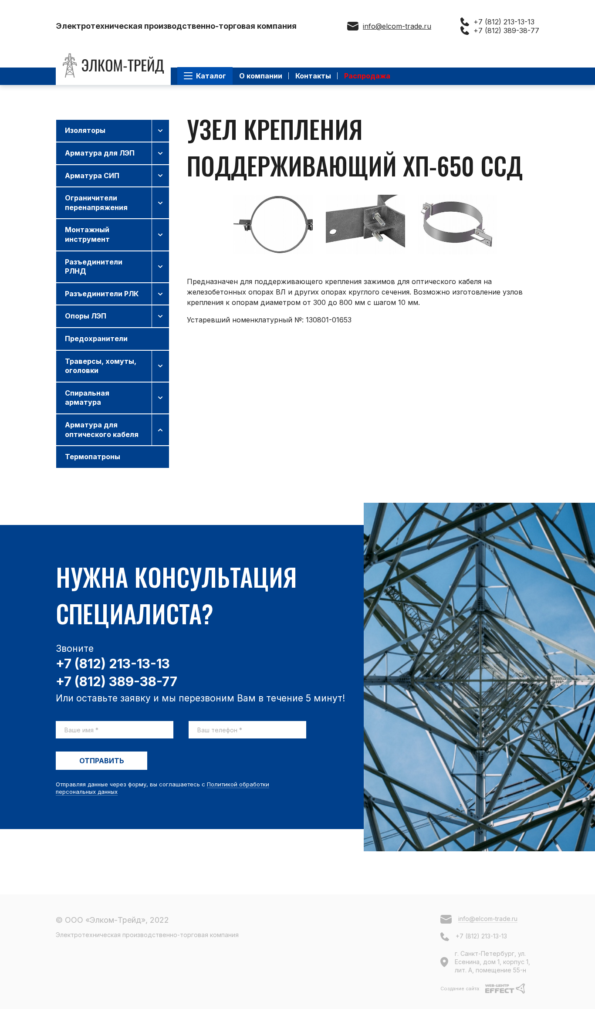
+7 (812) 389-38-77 (506, 30)
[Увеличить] (273, 224)
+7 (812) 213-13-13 (503, 21)
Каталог (211, 75)
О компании (260, 75)
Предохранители (96, 338)
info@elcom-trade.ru (397, 26)
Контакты (313, 75)
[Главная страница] (113, 66)
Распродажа (367, 75)
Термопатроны (92, 456)
